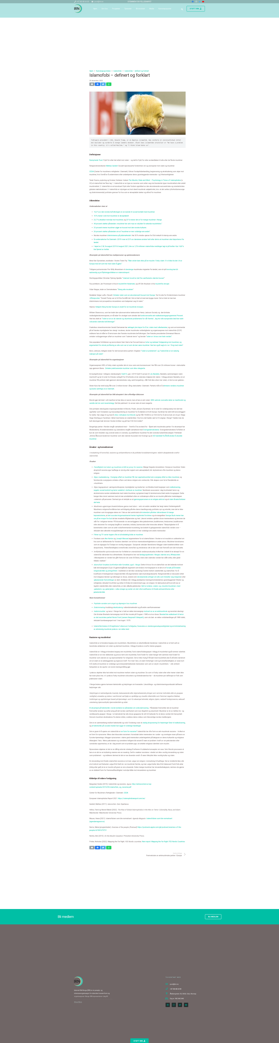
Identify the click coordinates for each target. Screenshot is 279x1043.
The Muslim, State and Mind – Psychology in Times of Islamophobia (155, 180)
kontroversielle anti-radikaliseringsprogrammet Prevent (162, 316)
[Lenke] (78, 8)
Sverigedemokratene (151, 430)
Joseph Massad (122, 539)
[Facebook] (168, 1005)
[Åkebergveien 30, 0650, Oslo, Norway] (168, 993)
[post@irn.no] (168, 984)
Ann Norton (109, 539)
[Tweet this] (103, 84)
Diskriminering (99, 607)
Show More (78, 1002)
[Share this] (97, 84)
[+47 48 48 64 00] (168, 989)
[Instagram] (174, 1005)
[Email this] (92, 84)
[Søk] (182, 9)
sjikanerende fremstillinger (104, 580)
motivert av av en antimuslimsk (155, 611)
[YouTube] (186, 1005)
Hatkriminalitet (99, 611)
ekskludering (118, 607)
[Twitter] (180, 1005)
